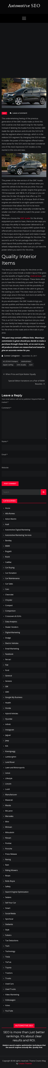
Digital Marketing (12, 632)
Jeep (7, 740)
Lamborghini (10, 757)
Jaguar (8, 735)
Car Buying (10, 567)
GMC (4, 113)
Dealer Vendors (11, 627)
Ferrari (8, 659)
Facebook (9, 654)
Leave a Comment (20, 113)
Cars (7, 589)
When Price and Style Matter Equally (21, 374)
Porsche (8, 848)
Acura (7, 508)
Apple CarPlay (8, 365)
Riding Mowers (11, 870)
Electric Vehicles (11, 643)
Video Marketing (12, 994)
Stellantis (9, 924)
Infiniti (8, 724)
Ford (7, 670)
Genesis (8, 681)
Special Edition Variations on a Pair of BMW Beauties (26, 382)
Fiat (6, 665)
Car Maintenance (12, 578)
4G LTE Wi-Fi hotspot (10, 361)
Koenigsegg (10, 751)
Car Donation (11, 573)
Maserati (9, 800)
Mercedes (9, 816)
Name (5, 441)
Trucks (8, 978)
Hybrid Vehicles (11, 713)
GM (6, 686)
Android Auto (36, 276)
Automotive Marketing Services (18, 535)
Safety (7, 886)
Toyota (8, 967)
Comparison (10, 611)
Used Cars (9, 984)
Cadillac (8, 562)
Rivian (7, 875)
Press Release (11, 854)
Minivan (8, 827)
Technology (10, 951)
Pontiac (8, 843)
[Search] (43, 492)
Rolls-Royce (10, 881)
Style (7, 929)
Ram (7, 865)
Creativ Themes (25, 1063)
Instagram (9, 729)
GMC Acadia (25, 218)
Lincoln (8, 784)
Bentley (8, 540)
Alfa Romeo (10, 513)
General (8, 675)
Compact (9, 605)
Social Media (10, 913)
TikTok (8, 962)
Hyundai (8, 719)
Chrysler (8, 600)
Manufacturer (11, 794)
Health (8, 702)
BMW (7, 546)
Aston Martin (10, 519)
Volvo (7, 1005)
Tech (7, 946)
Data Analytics (11, 621)
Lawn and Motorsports (15, 767)
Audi (7, 524)
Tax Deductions (11, 940)
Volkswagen (10, 1000)
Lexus (7, 773)
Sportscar (9, 919)
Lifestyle (8, 778)
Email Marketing (12, 648)
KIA (6, 746)
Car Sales (9, 584)
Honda (8, 708)
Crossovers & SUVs (13, 616)
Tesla (7, 957)
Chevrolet (9, 594)
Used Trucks (10, 989)
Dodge (8, 638)
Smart (7, 908)
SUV (30, 365)
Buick (7, 557)
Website (5, 467)
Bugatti (8, 551)
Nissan (8, 838)
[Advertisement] (24, 48)
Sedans (8, 897)
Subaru (8, 935)
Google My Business (13, 697)
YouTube (9, 1011)
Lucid (7, 789)
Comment (6, 408)
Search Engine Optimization (16, 892)
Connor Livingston (12, 355)
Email (5, 454)
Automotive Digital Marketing (17, 529)
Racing (8, 859)
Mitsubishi (9, 832)
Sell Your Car (10, 902)
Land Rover (10, 762)
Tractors (9, 973)
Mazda (8, 805)
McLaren (9, 811)
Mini (7, 821)
